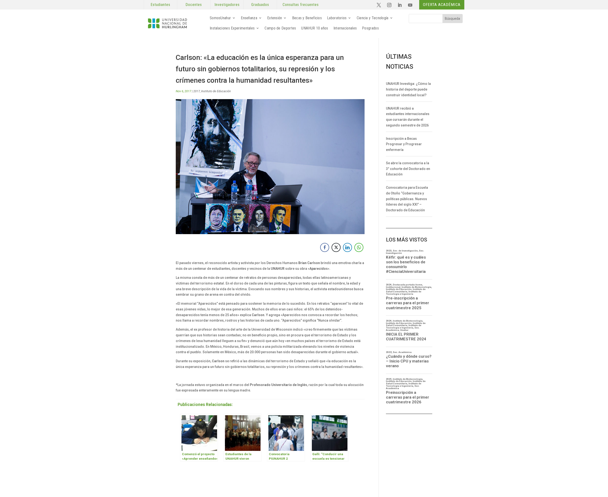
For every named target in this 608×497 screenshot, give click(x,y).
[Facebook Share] (324, 247)
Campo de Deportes (280, 28)
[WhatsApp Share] (358, 247)
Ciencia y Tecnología (373, 18)
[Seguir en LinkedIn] (399, 5)
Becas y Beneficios (307, 18)
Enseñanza (249, 18)
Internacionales (345, 28)
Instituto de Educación (216, 91)
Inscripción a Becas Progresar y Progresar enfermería (404, 144)
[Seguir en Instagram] (389, 5)
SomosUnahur (220, 18)
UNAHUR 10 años (314, 28)
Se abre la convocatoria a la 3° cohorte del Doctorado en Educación (408, 168)
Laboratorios (337, 18)
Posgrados (370, 28)
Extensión (274, 18)
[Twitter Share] (336, 247)
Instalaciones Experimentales (232, 28)
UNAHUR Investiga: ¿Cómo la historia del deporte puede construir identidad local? (408, 89)
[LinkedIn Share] (347, 247)
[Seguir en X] (379, 5)
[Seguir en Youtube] (410, 5)
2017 (196, 91)
